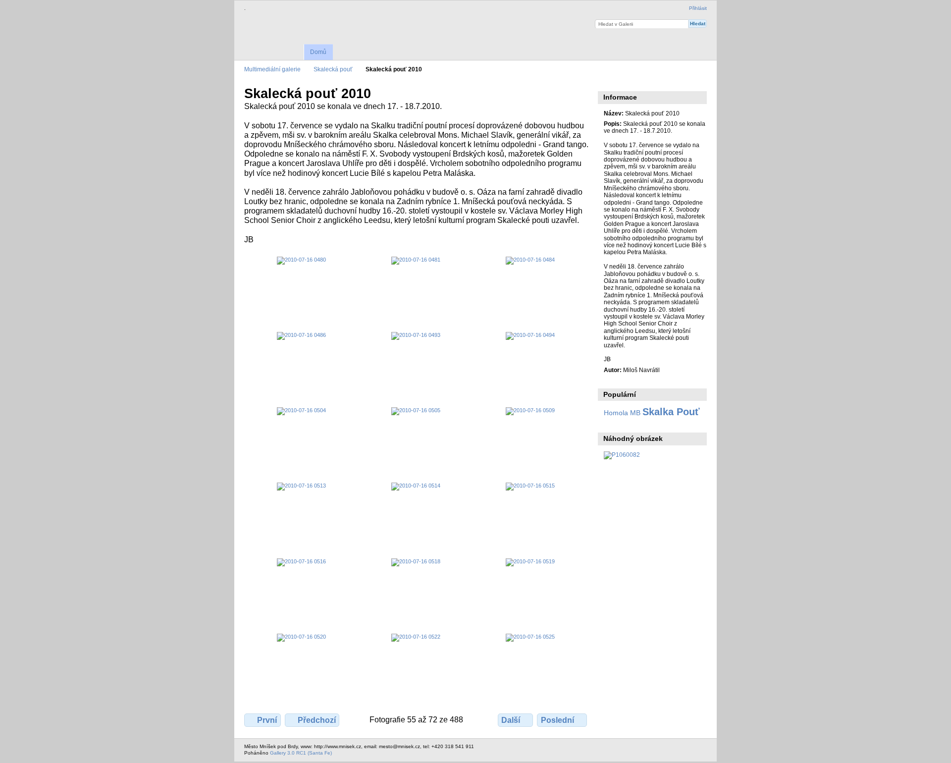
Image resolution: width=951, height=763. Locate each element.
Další (510, 720)
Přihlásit (698, 8)
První (267, 720)
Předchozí (317, 720)
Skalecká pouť (333, 69)
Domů (318, 52)
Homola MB (622, 413)
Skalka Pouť (671, 411)
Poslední (557, 720)
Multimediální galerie (272, 69)
